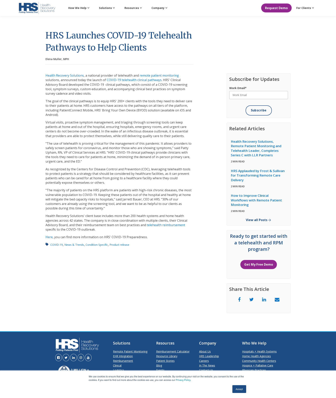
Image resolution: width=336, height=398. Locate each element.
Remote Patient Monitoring (130, 351)
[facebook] (239, 299)
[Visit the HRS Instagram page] (81, 357)
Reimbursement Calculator (173, 351)
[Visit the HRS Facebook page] (58, 357)
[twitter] (251, 299)
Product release (119, 245)
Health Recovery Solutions (65, 75)
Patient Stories (165, 361)
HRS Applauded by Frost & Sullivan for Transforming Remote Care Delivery (258, 175)
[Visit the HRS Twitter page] (66, 357)
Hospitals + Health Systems (259, 351)
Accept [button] (239, 389)
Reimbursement (123, 361)
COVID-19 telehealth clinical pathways (134, 80)
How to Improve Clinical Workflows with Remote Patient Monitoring (256, 200)
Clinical (117, 365)
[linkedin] (264, 299)
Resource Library (166, 356)
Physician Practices (254, 370)
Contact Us (206, 370)
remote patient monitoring (159, 75)
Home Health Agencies (256, 356)
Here (49, 237)
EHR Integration (123, 356)
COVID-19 (56, 245)
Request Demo (276, 8)
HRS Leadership (209, 356)
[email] (277, 299)
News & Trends (74, 245)
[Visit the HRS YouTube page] (88, 357)
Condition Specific (97, 245)
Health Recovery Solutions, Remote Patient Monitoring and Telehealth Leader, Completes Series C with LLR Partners (256, 148)
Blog (159, 365)
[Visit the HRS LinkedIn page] (73, 357)
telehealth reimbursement (166, 225)
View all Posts (256, 220)
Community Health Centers (259, 361)
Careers (204, 361)
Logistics (118, 370)
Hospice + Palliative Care (257, 365)
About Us (205, 351)
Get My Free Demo (258, 264)
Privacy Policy (183, 379)
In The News (207, 365)
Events (160, 370)
